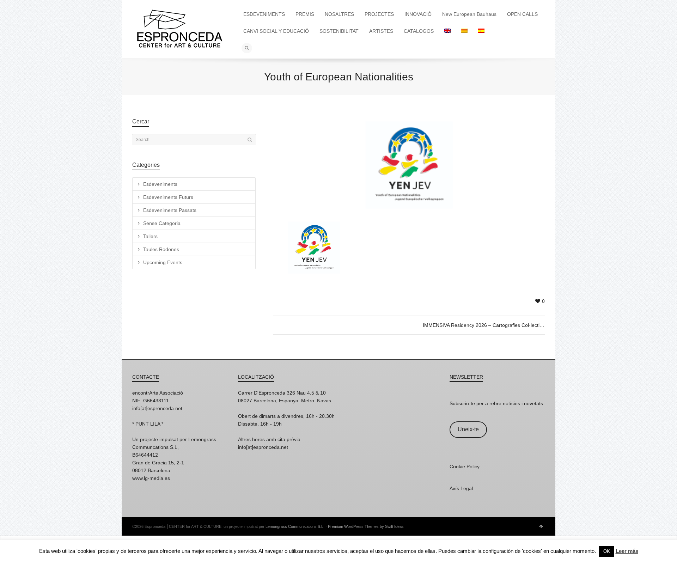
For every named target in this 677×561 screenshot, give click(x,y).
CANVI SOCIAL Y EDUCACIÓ (276, 31)
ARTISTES (381, 31)
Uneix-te (468, 429)
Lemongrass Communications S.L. (295, 526)
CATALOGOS (419, 31)
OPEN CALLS (522, 14)
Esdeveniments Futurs (168, 197)
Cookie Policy (465, 466)
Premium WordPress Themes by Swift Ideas (366, 526)
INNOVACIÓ (418, 14)
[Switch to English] (447, 31)
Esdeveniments (160, 184)
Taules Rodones (161, 249)
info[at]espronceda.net (157, 408)
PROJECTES (379, 14)
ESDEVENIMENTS (264, 14)
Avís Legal (461, 488)
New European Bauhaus (469, 14)
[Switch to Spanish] (481, 31)
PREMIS (304, 14)
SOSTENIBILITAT (339, 31)
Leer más (627, 551)
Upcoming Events (162, 262)
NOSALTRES (339, 14)
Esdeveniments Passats (169, 210)
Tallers (150, 236)
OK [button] (606, 551)
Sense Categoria (162, 223)
